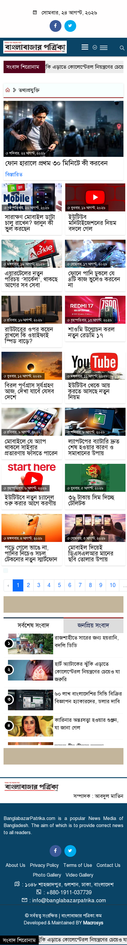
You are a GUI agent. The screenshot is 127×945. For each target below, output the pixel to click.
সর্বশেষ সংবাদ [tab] (33, 625)
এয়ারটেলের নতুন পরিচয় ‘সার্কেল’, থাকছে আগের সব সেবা (31, 279)
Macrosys (93, 923)
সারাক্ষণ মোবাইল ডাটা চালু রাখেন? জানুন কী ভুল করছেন (30, 223)
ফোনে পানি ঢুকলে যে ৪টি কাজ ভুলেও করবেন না (94, 279)
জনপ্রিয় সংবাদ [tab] (93, 625)
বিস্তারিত (13, 174)
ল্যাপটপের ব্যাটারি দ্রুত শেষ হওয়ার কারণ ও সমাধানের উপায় (93, 447)
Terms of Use (77, 865)
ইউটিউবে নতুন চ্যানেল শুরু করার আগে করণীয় (30, 501)
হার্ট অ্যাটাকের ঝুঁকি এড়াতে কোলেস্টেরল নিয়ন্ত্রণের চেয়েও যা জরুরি (87, 672)
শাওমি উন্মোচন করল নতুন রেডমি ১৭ (91, 332)
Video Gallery (79, 875)
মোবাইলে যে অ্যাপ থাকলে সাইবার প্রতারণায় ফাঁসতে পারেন (31, 447)
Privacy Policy (44, 865)
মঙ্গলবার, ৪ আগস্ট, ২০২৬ (24, 538)
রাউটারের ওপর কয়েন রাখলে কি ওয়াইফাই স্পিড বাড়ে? (29, 335)
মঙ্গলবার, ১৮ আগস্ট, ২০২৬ (25, 264)
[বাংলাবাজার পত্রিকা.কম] (32, 786)
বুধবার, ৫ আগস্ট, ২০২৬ (86, 488)
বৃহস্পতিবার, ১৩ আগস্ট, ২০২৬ (91, 320)
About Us (15, 865)
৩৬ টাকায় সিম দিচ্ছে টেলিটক (91, 501)
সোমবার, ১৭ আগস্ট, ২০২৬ (88, 264)
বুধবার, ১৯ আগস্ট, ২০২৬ (87, 208)
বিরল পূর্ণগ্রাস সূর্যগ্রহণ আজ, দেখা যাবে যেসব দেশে (29, 391)
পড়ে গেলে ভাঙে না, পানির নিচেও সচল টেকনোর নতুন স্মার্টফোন (31, 554)
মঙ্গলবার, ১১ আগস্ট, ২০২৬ (88, 376)
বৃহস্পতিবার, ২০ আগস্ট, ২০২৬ (27, 208)
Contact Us (109, 865)
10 (112, 585)
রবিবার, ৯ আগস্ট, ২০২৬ (23, 432)
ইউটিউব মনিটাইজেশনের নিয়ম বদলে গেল (92, 223)
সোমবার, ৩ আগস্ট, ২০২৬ (87, 538)
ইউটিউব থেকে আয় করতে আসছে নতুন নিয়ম (89, 391)
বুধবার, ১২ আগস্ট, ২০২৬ (23, 376)
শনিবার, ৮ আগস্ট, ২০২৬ (87, 432)
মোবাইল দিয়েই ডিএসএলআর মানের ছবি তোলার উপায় (90, 554)
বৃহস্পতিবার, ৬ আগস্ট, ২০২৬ (26, 488)
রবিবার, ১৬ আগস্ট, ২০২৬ (24, 320)
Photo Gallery (47, 875)
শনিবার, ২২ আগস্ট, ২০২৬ (26, 153)
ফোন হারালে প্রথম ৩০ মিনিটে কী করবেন (56, 163)
